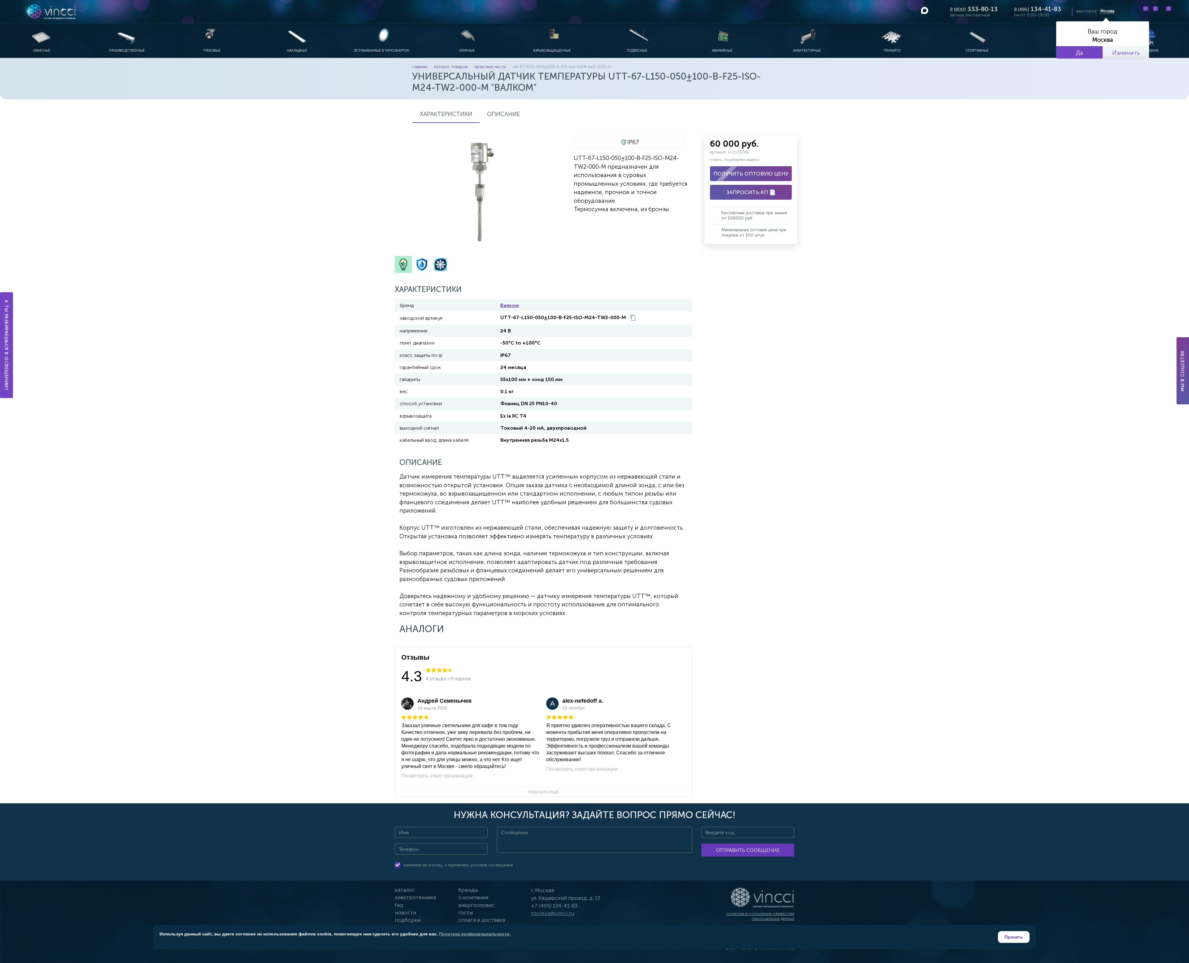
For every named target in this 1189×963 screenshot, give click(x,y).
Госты (465, 912)
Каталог (404, 890)
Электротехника (415, 897)
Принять (1013, 937)
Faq (399, 905)
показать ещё (543, 791)
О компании (473, 897)
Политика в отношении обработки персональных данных (760, 916)
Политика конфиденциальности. (475, 933)
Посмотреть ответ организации (437, 776)
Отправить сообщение (748, 850)
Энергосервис (476, 905)
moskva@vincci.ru (552, 913)
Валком (509, 305)
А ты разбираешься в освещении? (6, 345)
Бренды (468, 890)
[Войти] (1179, 12)
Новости (405, 912)
